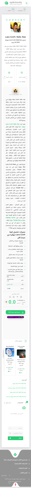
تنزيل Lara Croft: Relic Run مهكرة (18, 392)
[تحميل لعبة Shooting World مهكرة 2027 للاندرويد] (9, 352)
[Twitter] (15, 20)
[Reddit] (10, 20)
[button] (4, 76)
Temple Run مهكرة (14, 220)
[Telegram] (24, 20)
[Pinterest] (13, 20)
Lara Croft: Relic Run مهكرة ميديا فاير (17, 388)
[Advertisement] (15, 329)
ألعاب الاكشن (9, 284)
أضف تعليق (8, 403)
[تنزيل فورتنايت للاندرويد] (15, 317)
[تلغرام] (17, 297)
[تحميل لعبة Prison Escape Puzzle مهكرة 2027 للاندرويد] (21, 353)
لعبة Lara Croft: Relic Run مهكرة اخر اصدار (16, 397)
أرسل (20, 438)
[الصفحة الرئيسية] (15, 454)
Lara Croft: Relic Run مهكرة (19, 383)
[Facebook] (21, 20)
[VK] (7, 20)
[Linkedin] (18, 20)
